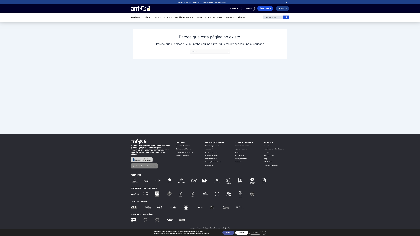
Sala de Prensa (268, 162)
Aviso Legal (209, 149)
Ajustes (255, 233)
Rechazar (242, 233)
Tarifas (237, 152)
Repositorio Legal (211, 159)
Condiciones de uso (211, 152)
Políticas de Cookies (211, 155)
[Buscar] (286, 17)
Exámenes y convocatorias (184, 152)
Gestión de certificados (242, 146)
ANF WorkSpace (269, 155)
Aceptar (228, 233)
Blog (265, 159)
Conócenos (267, 146)
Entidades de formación (183, 146)
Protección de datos (182, 155)
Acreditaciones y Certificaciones (274, 149)
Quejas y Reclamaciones (213, 162)
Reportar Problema (241, 149)
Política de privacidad (212, 146)
